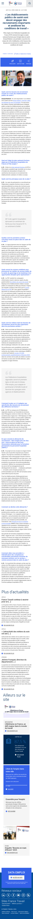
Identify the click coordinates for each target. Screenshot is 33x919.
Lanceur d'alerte (14, 913)
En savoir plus (9, 625)
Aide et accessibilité (24, 913)
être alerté (12, 63)
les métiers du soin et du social (19, 282)
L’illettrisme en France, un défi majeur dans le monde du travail (16, 726)
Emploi (18, 54)
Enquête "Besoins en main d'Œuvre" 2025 (15, 849)
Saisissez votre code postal (12, 781)
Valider (10, 789)
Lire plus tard (20, 63)
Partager (28, 63)
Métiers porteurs (17, 903)
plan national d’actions (18, 167)
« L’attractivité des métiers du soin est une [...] (15, 632)
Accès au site (17, 877)
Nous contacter (5, 913)
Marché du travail (26, 54)
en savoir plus (12, 853)
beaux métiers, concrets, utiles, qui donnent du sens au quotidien (16, 101)
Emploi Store (5, 905)
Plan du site (14, 911)
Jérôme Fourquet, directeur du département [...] (14, 660)
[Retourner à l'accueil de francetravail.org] (19, 3)
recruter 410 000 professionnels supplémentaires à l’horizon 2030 (16, 354)
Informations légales (23, 911)
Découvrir (11, 811)
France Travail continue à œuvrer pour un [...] (15, 600)
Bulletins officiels (6, 911)
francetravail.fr (6, 903)
